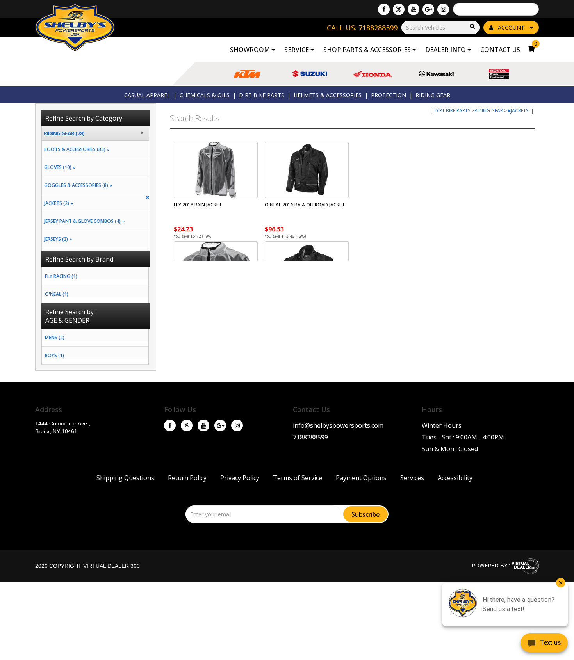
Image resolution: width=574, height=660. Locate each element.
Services (412, 477)
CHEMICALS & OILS (205, 95)
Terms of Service (297, 477)
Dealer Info (446, 49)
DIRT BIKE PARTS (261, 95)
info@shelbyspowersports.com (338, 425)
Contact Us (500, 49)
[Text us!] (544, 644)
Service (297, 49)
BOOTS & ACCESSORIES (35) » (75, 149)
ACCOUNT (511, 27)
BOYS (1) (54, 355)
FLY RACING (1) (61, 276)
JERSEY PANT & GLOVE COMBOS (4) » (83, 221)
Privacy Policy (239, 477)
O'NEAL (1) (56, 294)
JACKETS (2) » (57, 203)
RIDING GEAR (432, 95)
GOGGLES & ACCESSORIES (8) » (77, 185)
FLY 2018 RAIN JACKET (198, 204)
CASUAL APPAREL (147, 95)
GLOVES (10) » (58, 167)
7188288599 (310, 437)
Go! (472, 26)
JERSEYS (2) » (57, 239)
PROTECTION (388, 95)
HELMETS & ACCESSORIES (328, 95)
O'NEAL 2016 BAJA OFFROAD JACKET (305, 204)
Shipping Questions (125, 477)
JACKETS (520, 110)
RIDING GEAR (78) (64, 133)
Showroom (250, 49)
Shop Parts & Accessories (367, 49)
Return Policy (187, 477)
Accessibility (455, 477)
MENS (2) (54, 337)
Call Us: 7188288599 (362, 27)
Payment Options (361, 477)
